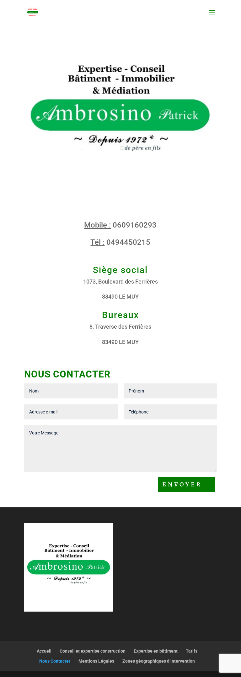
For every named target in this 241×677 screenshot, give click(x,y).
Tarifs (191, 651)
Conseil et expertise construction (93, 651)
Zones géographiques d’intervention (158, 661)
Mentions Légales (96, 661)
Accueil (44, 651)
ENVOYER (182, 484)
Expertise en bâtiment (156, 651)
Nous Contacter (54, 661)
